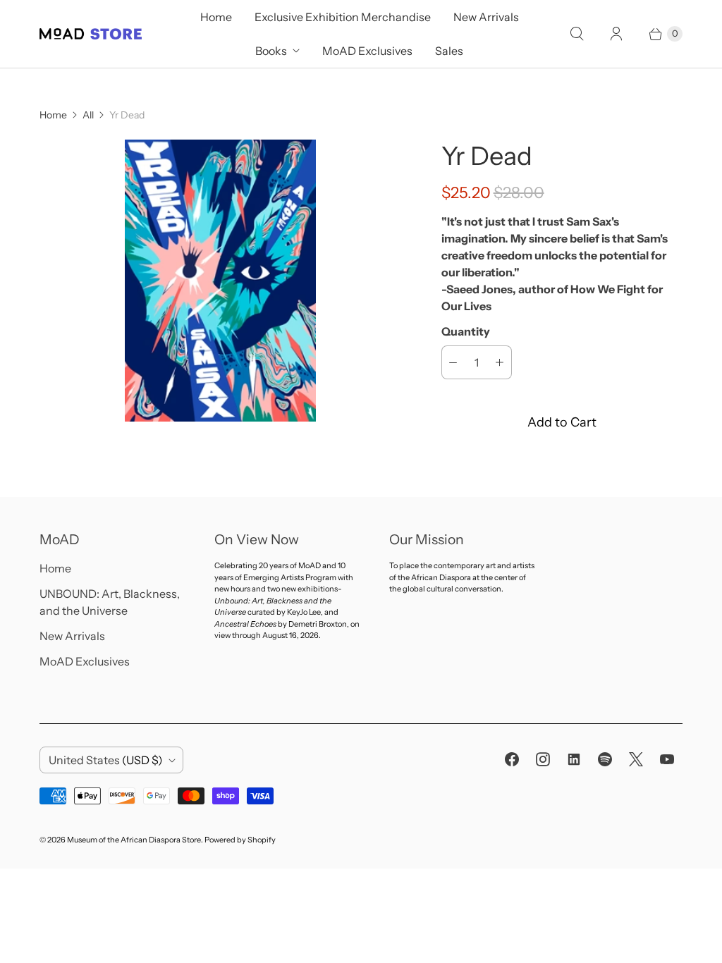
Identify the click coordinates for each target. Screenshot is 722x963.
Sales (449, 51)
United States (106, 760)
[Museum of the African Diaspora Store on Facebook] (511, 759)
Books (271, 51)
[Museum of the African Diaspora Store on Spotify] (604, 759)
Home (216, 17)
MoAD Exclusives (367, 51)
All (88, 115)
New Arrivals (486, 17)
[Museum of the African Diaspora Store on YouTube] (667, 759)
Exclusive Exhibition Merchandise (343, 17)
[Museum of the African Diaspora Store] (90, 33)
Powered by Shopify (240, 840)
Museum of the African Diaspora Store (134, 840)
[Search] (576, 34)
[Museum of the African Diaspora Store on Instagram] (542, 759)
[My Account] (616, 34)
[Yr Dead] (220, 281)
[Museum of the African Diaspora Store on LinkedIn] (573, 759)
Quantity (465, 331)
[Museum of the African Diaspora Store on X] (635, 759)
